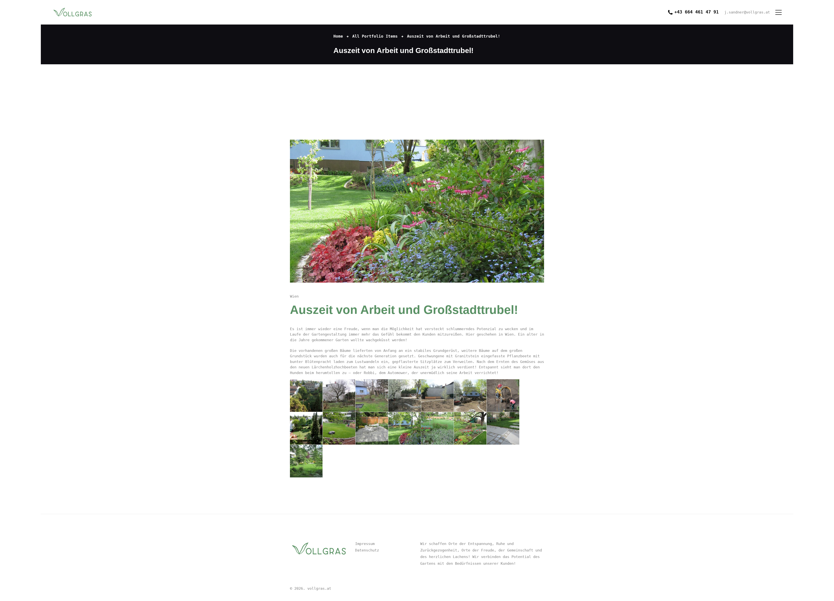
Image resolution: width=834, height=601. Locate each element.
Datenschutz (367, 550)
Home (338, 36)
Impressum (365, 543)
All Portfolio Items (375, 36)
